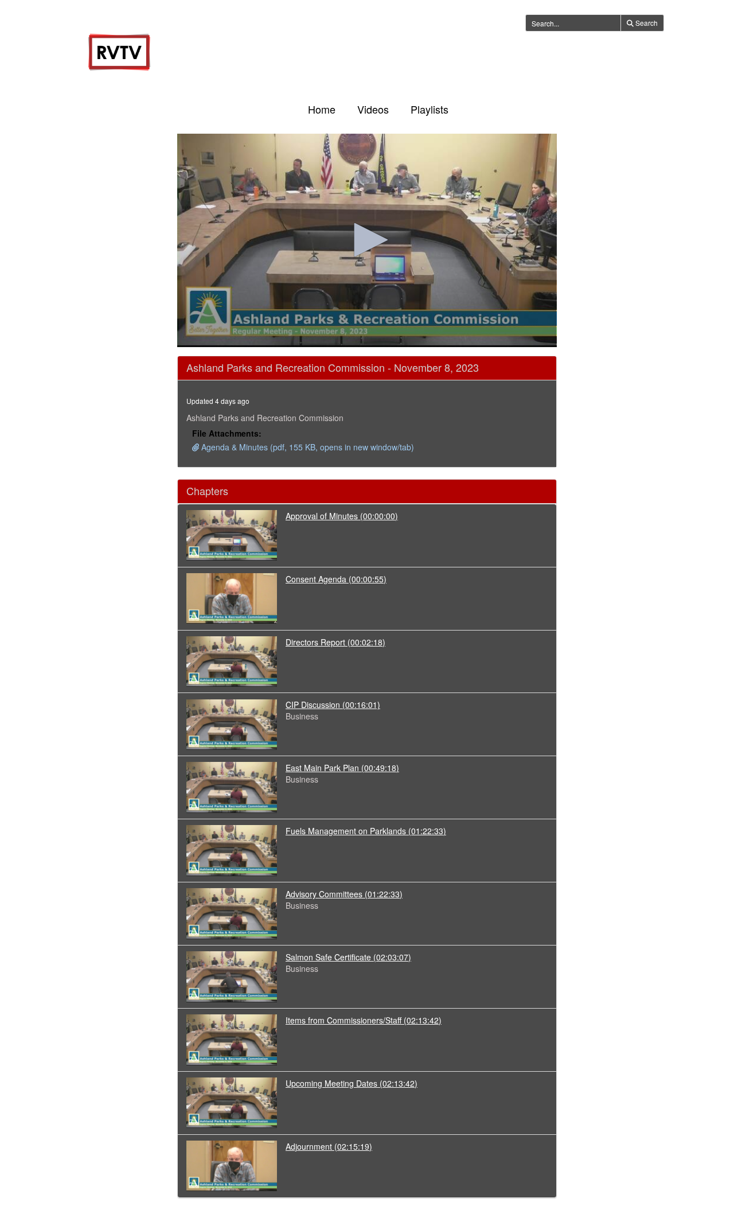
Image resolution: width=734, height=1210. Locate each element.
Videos (373, 109)
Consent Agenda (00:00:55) (336, 579)
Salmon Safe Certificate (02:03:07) (348, 957)
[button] (367, 240)
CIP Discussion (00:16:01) (333, 704)
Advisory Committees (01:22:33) (344, 894)
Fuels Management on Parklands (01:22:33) (366, 831)
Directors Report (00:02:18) (335, 642)
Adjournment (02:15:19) (329, 1146)
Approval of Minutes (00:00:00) (342, 516)
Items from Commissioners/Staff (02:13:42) (364, 1020)
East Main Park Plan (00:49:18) (342, 767)
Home (321, 109)
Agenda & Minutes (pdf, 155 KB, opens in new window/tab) (306, 447)
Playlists (429, 109)
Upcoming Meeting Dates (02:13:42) (351, 1083)
